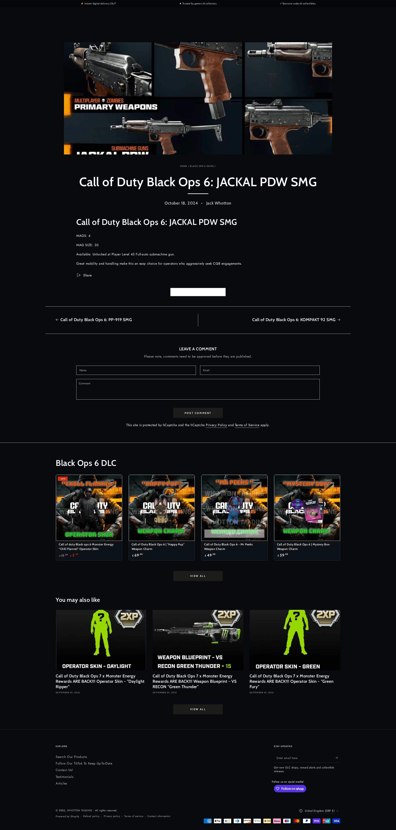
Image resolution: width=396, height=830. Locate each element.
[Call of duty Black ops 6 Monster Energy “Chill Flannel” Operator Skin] (89, 508)
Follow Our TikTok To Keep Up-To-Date (84, 763)
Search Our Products (71, 756)
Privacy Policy (216, 425)
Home (183, 166)
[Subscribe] (338, 757)
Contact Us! (64, 770)
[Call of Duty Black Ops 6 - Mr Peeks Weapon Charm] (234, 508)
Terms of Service (247, 425)
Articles (61, 783)
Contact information (158, 816)
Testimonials (64, 776)
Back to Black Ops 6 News (201, 292)
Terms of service (133, 816)
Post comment (198, 413)
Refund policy (91, 816)
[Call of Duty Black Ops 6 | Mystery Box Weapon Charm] (307, 508)
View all (198, 575)
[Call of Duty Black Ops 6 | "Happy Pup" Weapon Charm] (162, 508)
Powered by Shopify (67, 816)
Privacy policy (112, 816)
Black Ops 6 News (202, 166)
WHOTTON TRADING (80, 810)
